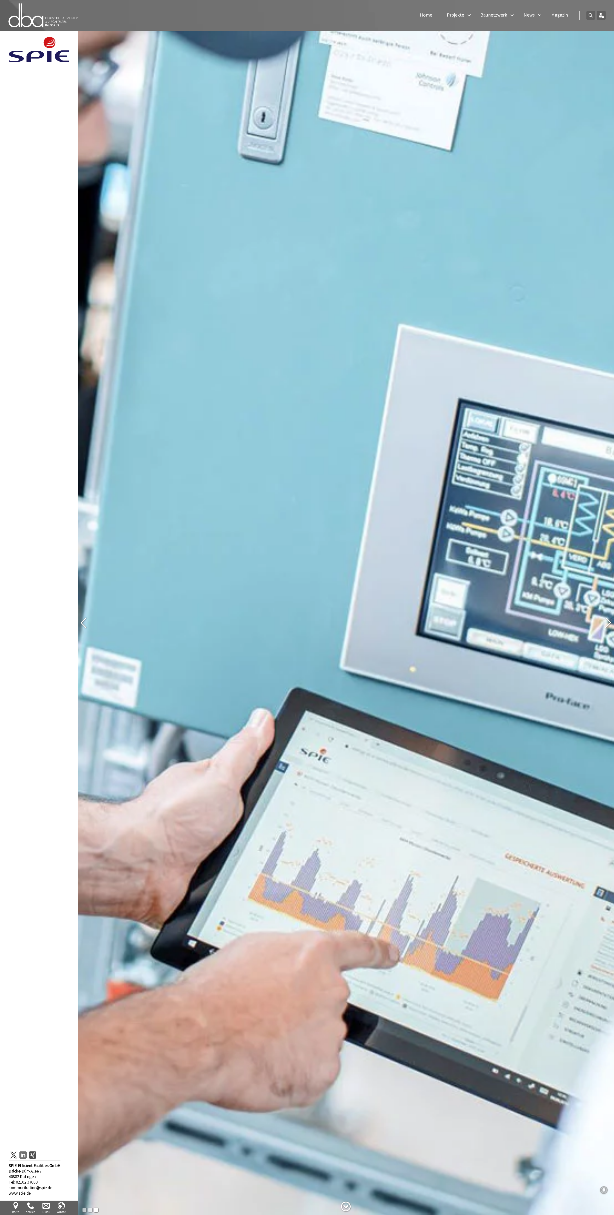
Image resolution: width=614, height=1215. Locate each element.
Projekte (455, 15)
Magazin (559, 15)
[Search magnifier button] (591, 15)
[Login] (601, 15)
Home (426, 15)
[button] (83, 623)
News (529, 15)
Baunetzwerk (493, 15)
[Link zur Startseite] (43, 15)
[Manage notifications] (604, 1190)
